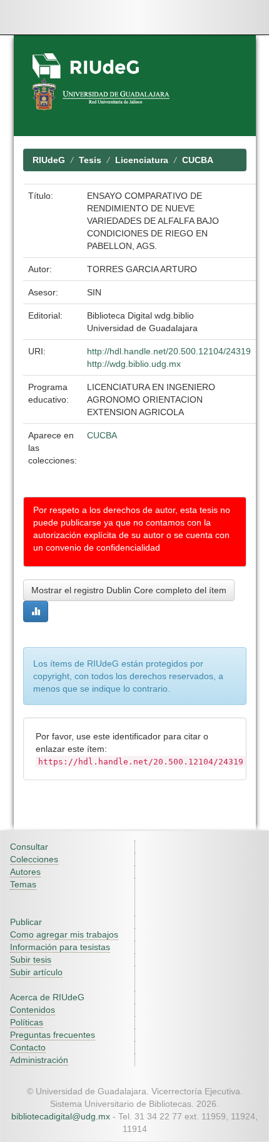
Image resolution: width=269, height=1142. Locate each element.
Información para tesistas (60, 947)
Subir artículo (36, 972)
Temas (23, 884)
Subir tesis (30, 959)
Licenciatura (141, 160)
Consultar (29, 847)
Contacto (28, 1047)
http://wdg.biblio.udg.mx (134, 364)
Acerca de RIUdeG (47, 997)
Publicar (26, 922)
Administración (39, 1060)
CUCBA (197, 160)
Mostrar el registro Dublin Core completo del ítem (128, 590)
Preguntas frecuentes (52, 1035)
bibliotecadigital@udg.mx (60, 1116)
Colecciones (34, 859)
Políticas (26, 1022)
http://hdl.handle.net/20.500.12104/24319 (169, 351)
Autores (25, 872)
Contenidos (32, 1010)
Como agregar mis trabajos (64, 934)
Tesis (90, 160)
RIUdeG (49, 160)
